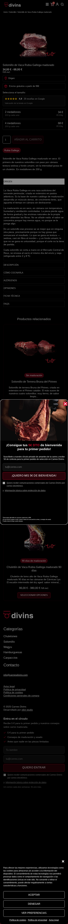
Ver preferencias (34, 912)
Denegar (34, 903)
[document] (34, 462)
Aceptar (34, 894)
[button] (63, 861)
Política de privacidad (37, 920)
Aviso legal (54, 920)
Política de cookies (17, 920)
